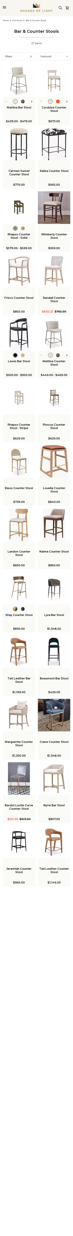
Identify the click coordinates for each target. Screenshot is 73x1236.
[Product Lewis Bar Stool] (19, 334)
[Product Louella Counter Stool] (54, 461)
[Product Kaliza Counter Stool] (54, 144)
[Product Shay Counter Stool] (19, 588)
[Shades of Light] (36, 7)
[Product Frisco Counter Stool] (19, 271)
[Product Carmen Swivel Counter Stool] (19, 144)
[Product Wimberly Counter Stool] (54, 207)
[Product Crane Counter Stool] (54, 715)
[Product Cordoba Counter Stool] (54, 80)
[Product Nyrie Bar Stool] (54, 778)
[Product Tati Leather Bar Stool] (19, 651)
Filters (8, 56)
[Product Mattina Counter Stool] (54, 334)
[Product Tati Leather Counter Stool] (54, 842)
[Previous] (6, 101)
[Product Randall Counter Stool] (54, 271)
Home (6, 20)
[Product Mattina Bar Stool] (19, 80)
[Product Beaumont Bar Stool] (54, 651)
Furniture (17, 20)
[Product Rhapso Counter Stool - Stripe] (19, 398)
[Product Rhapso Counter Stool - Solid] (19, 207)
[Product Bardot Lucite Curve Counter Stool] (19, 778)
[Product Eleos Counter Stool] (19, 461)
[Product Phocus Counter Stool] (54, 398)
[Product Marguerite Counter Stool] (19, 715)
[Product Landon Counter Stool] (19, 525)
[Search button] (60, 8)
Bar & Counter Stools (36, 20)
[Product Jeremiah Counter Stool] (19, 842)
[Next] (32, 101)
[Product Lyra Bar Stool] (54, 588)
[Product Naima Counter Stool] (54, 525)
